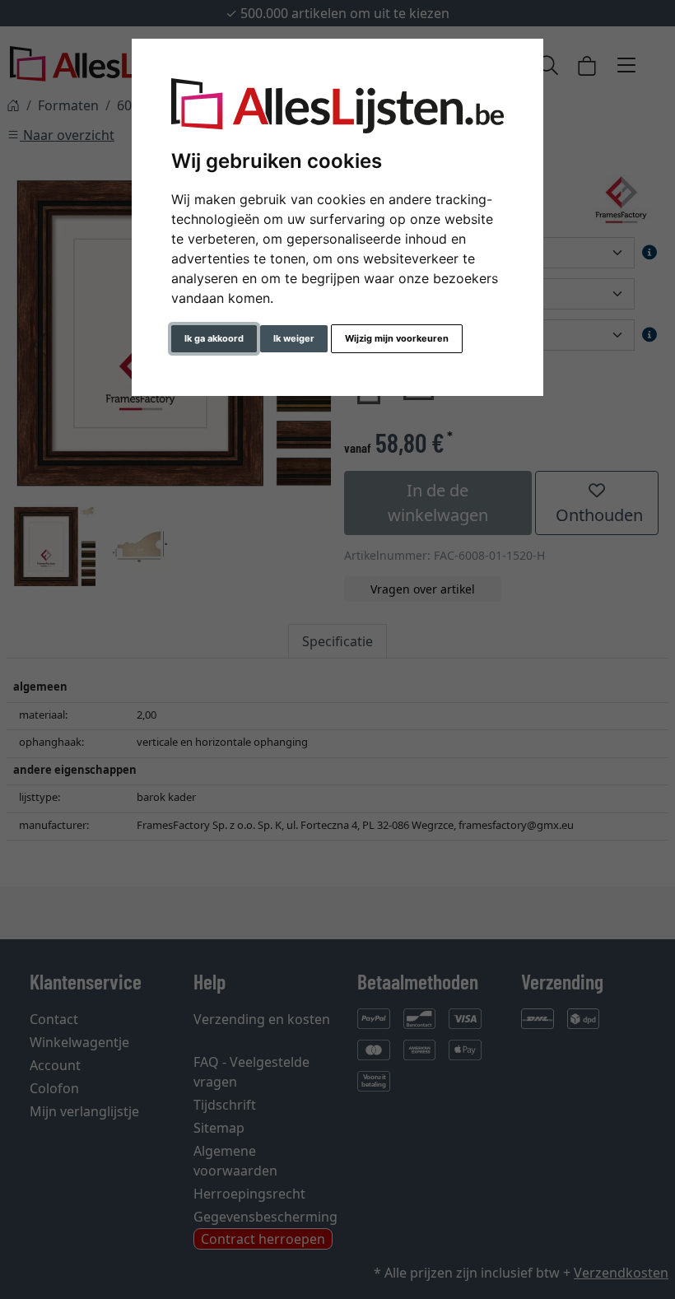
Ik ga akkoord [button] (214, 338)
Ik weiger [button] (293, 338)
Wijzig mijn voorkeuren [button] (397, 338)
